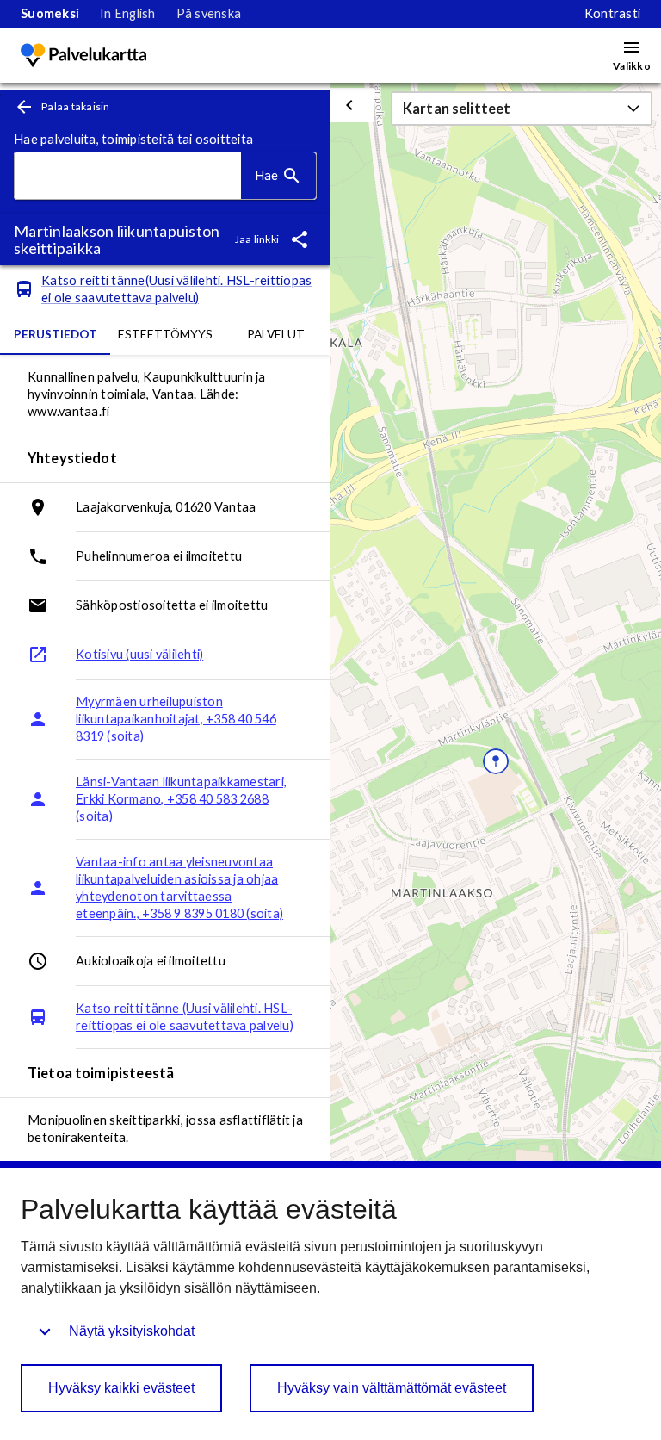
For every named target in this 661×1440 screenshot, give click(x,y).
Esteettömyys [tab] (165, 333)
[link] (50, 13)
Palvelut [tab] (276, 333)
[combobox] (128, 176)
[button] (521, 108)
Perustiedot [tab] (55, 333)
